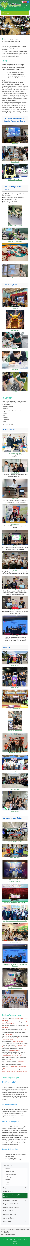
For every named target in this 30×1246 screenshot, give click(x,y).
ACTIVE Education (8, 1166)
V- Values (7, 1182)
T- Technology (8, 1177)
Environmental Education (10, 1200)
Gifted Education (7, 1191)
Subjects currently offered (10, 1204)
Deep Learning (7, 1188)
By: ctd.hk (15, 1243)
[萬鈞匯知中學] (10, 5)
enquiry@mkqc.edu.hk (10, 1234)
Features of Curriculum (9, 1211)
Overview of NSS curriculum (11, 1207)
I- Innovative (7, 1179)
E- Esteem (7, 1185)
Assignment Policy (8, 1218)
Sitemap (4, 1239)
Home (5, 39)
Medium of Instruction (9, 1214)
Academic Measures (13, 39)
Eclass (25, 8)
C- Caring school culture (10, 1174)
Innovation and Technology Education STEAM (13, 1196)
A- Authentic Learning (10, 1171)
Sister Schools (7, 1221)
